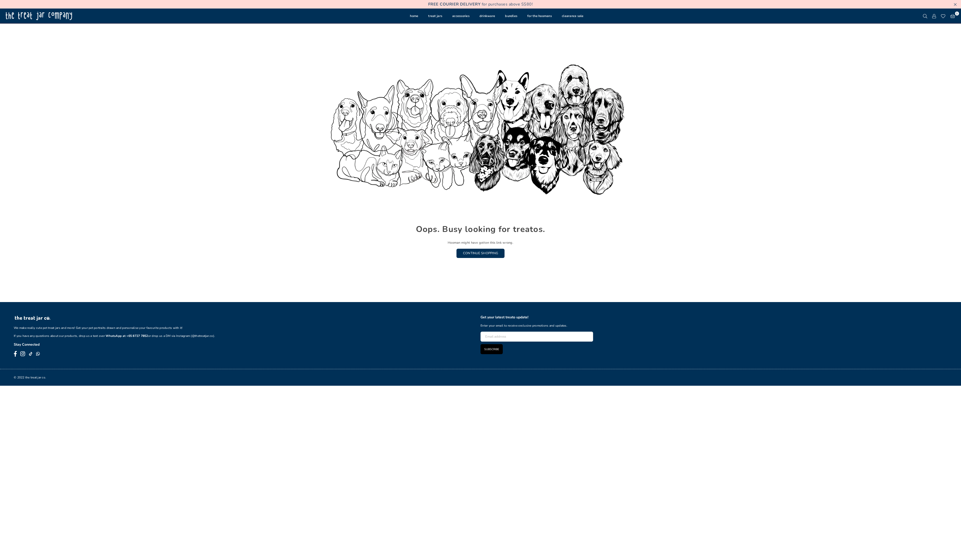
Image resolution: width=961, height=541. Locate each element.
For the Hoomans (539, 16)
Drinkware (487, 16)
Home (414, 16)
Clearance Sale (573, 16)
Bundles (511, 16)
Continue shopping (480, 253)
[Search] (924, 16)
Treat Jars (435, 16)
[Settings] (933, 16)
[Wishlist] (943, 16)
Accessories (460, 16)
